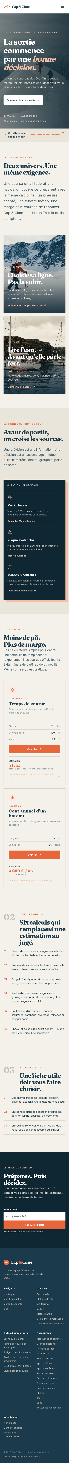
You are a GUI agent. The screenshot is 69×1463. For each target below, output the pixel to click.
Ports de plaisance (47, 1378)
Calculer (32, 749)
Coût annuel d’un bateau (26, 1011)
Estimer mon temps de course (25, 305)
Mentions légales (13, 1427)
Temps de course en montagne (30, 951)
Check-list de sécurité (16, 1370)
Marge (12, 739)
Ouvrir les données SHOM (21, 590)
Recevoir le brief (34, 1224)
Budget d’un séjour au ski (26, 979)
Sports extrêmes (46, 1368)
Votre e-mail (11, 1209)
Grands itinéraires (47, 1343)
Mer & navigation (13, 1298)
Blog (6, 1308)
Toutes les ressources (49, 1407)
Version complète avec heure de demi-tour (31, 776)
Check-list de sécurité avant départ (32, 1028)
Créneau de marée (23, 965)
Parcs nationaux (46, 1373)
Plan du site (10, 1422)
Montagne (9, 1294)
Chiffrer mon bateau (19, 386)
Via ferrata (43, 1303)
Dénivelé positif (34, 732)
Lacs (39, 1402)
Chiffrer (32, 854)
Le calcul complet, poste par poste (28, 880)
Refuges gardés (45, 1348)
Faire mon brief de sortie (21, 100)
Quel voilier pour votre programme (32, 993)
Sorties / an (34, 844)
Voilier (40, 1308)
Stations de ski (45, 1298)
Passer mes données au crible (45, 134)
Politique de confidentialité (11, 1434)
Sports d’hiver (44, 1363)
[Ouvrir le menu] (62, 6)
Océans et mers (45, 1383)
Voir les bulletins (16, 555)
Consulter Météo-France (21, 521)
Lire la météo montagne (50, 1318)
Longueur (34, 838)
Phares (41, 1392)
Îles (39, 1397)
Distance (34, 726)
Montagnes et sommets (50, 1338)
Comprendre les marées (50, 1323)
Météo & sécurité (13, 1303)
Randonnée (43, 1294)
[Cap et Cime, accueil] (17, 6)
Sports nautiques (46, 1388)
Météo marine (44, 1313)
